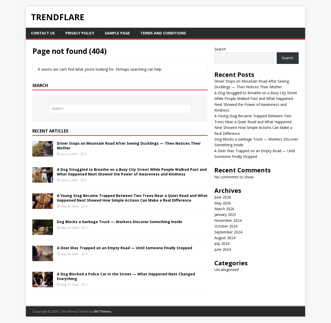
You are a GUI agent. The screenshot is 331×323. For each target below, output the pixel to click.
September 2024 (228, 232)
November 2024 (228, 220)
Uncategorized (226, 269)
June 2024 (222, 249)
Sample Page (117, 33)
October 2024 (225, 226)
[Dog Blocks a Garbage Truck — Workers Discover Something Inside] (42, 231)
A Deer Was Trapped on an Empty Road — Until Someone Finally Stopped (124, 247)
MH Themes (102, 311)
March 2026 (224, 208)
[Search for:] (120, 108)
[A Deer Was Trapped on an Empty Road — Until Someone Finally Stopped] (42, 257)
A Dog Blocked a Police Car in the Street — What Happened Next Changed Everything (126, 276)
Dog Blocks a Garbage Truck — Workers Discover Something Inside (119, 221)
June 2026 (222, 197)
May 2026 (222, 203)
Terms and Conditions (163, 33)
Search (220, 49)
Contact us (43, 33)
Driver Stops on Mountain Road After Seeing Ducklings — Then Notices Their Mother (129, 145)
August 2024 (224, 237)
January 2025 (225, 214)
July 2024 (221, 243)
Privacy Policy (79, 33)
